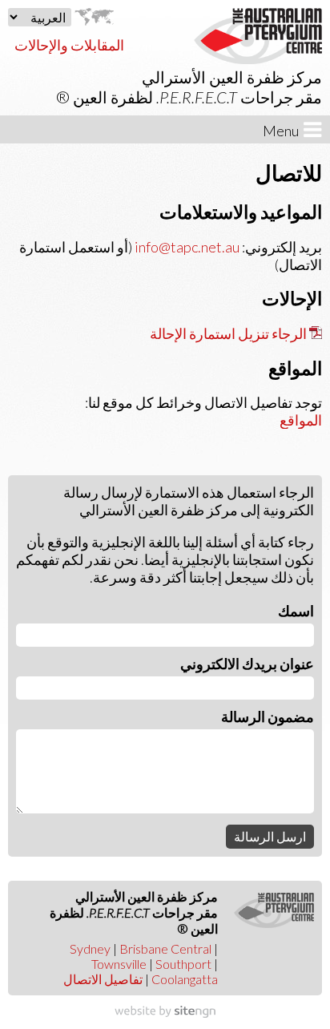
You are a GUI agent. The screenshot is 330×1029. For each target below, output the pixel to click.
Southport (183, 963)
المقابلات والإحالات (69, 45)
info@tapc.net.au (185, 247)
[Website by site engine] (165, 1012)
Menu (283, 130)
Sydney (90, 948)
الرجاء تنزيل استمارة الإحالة (228, 333)
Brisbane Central (165, 948)
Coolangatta (184, 979)
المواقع (301, 420)
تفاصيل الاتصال (103, 979)
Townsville (119, 963)
